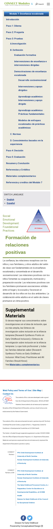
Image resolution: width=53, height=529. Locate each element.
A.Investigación (18, 43)
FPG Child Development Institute (29, 453)
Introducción (12, 19)
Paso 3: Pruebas (14, 38)
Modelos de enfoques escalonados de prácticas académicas (31, 124)
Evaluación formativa (25, 55)
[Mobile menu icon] (48, 4)
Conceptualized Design (31, 526)
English (10, 199)
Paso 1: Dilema (13, 26)
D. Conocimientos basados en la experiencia (26, 142)
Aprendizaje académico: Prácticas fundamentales (31, 112)
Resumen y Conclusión (17, 163)
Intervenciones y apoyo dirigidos (30, 88)
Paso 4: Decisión (14, 150)
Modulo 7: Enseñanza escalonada (26, 13)
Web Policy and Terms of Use (17, 390)
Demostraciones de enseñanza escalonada (30, 73)
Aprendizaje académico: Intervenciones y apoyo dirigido (30, 100)
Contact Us (8, 394)
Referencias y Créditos (18, 169)
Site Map (37, 390)
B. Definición (16, 50)
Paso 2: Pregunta (15, 32)
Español (11, 203)
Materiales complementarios (21, 176)
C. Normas (15, 134)
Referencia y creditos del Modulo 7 (24, 182)
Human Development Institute (28, 460)
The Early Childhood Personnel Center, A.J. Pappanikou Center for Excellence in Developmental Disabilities (33, 488)
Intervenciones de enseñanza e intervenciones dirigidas (30, 63)
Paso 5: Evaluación (15, 157)
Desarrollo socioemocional (32, 80)
